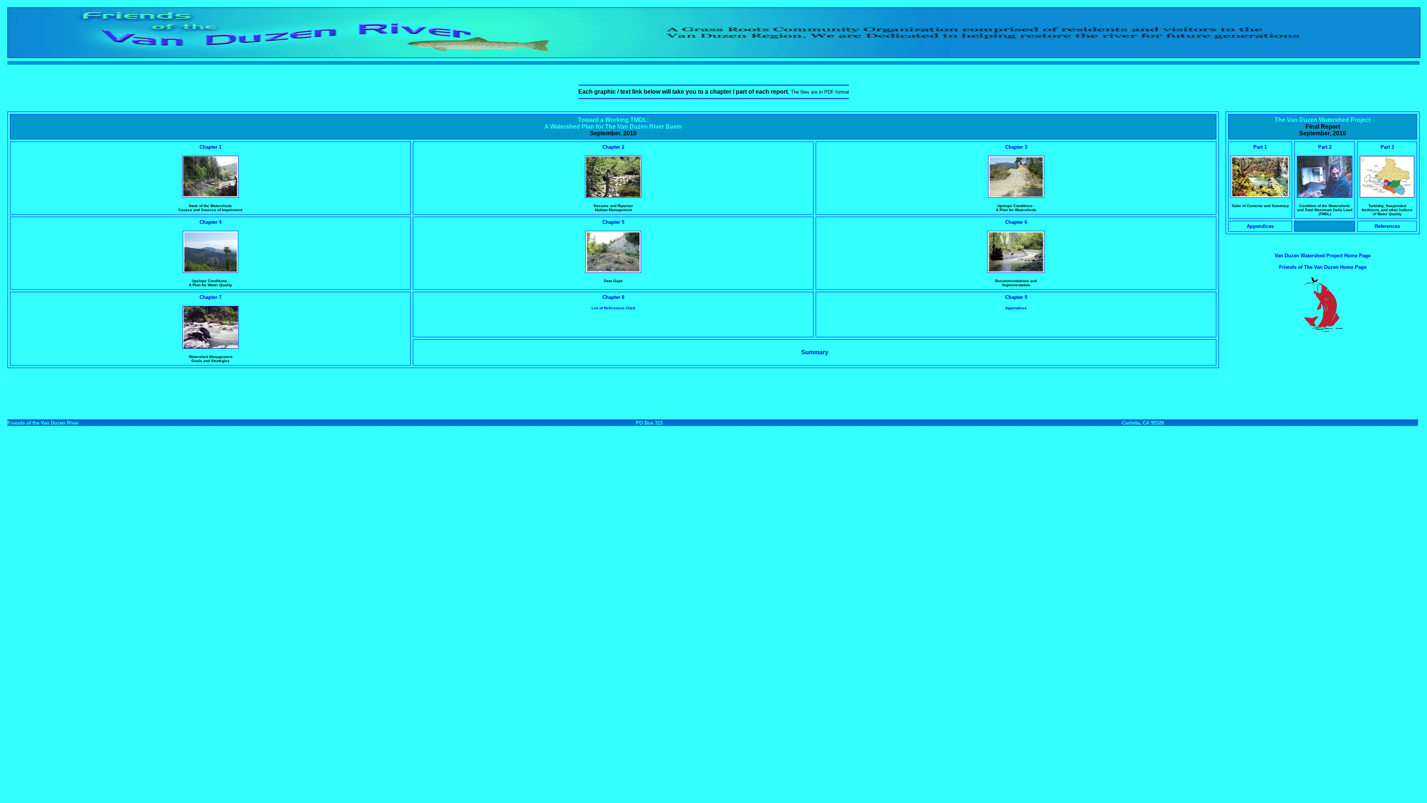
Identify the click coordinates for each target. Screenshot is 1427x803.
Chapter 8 (613, 297)
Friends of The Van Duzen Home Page (1322, 267)
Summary (814, 352)
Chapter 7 (210, 297)
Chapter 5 (613, 222)
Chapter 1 (210, 147)
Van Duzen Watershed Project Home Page (1323, 255)
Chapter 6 (1016, 222)
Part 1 (1260, 147)
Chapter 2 (613, 147)
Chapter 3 (1016, 147)
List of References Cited (613, 308)
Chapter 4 (210, 222)
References (1387, 226)
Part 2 (1324, 147)
